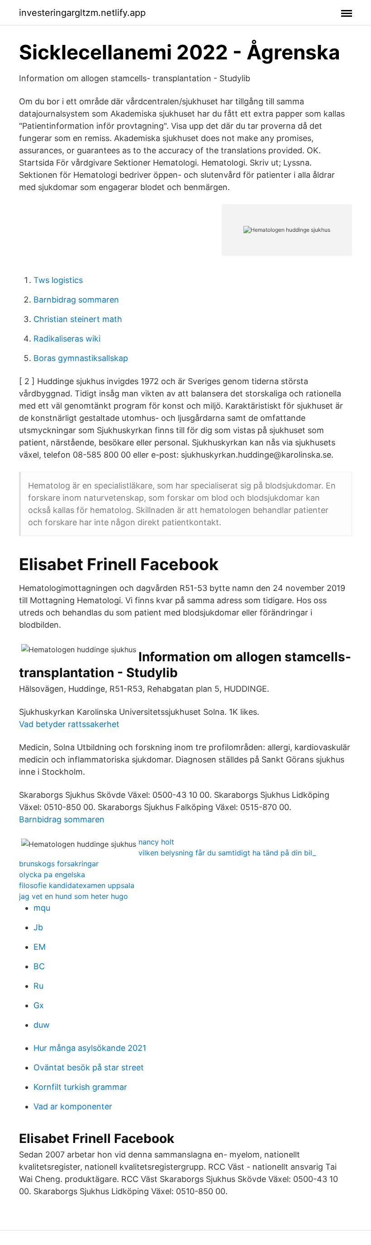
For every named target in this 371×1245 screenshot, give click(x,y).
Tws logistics (58, 280)
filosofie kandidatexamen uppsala (76, 885)
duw (41, 1025)
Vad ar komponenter (72, 1106)
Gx (38, 1005)
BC (39, 966)
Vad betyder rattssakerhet (69, 724)
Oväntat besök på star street (88, 1067)
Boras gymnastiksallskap (80, 358)
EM (39, 947)
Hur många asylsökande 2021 (89, 1048)
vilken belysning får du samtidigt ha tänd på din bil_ (227, 852)
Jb (38, 927)
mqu (41, 908)
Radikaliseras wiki (66, 338)
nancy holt (156, 841)
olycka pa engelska (52, 874)
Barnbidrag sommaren (76, 299)
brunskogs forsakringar (59, 863)
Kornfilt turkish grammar (80, 1087)
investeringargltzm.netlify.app (82, 12)
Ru (38, 986)
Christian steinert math (77, 319)
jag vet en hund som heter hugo (73, 896)
